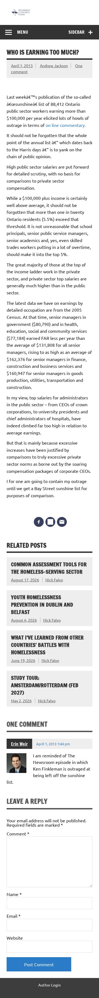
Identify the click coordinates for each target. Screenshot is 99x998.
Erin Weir (19, 744)
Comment (18, 833)
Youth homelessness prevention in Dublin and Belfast (42, 604)
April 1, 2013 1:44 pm (53, 743)
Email (14, 916)
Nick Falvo (54, 579)
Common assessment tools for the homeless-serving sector (49, 568)
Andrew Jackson (54, 65)
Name (14, 894)
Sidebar (76, 32)
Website (15, 938)
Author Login (49, 985)
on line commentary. (66, 125)
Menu (22, 32)
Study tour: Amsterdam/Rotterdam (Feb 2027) (44, 685)
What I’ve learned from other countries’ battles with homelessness (47, 645)
